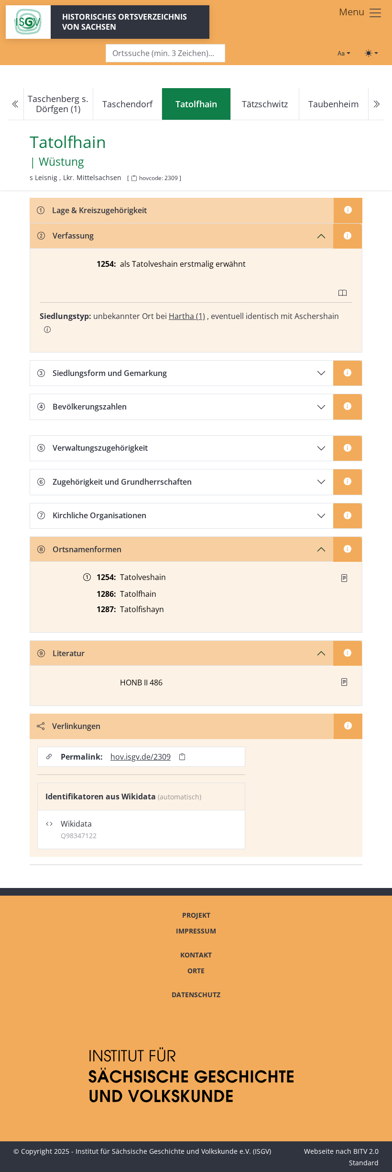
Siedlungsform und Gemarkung (110, 373)
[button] (344, 578)
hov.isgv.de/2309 (140, 756)
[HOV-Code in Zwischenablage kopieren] (134, 178)
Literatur (69, 653)
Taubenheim (333, 104)
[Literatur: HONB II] (344, 682)
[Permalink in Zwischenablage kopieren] (182, 756)
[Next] (376, 104)
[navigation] (196, 104)
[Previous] (16, 104)
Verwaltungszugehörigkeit (100, 448)
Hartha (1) (187, 316)
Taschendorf (127, 104)
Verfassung (73, 235)
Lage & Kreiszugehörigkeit (99, 210)
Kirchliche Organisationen (99, 515)
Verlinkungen (76, 726)
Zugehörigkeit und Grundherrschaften (122, 482)
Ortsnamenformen (87, 549)
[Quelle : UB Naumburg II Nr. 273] (344, 578)
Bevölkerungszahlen (90, 406)
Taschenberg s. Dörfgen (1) (58, 103)
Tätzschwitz (265, 104)
